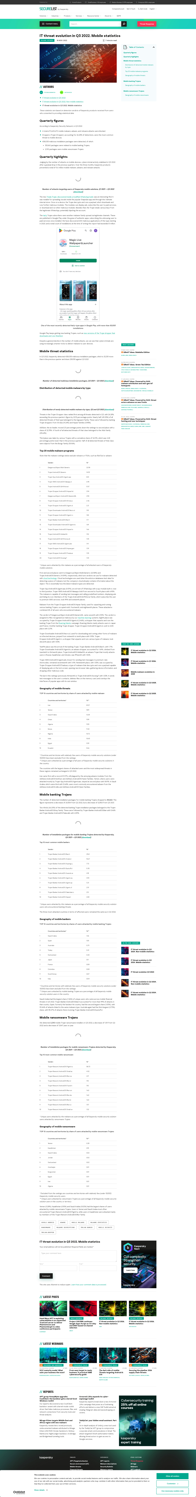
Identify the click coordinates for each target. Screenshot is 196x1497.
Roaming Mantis (65, 623)
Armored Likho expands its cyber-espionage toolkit (94, 1398)
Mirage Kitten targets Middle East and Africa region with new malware (56, 1421)
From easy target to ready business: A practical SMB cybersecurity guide (80, 1372)
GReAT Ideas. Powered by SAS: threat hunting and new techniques (138, 420)
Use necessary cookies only (173, 1491)
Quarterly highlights (131, 57)
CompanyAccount (118, 9)
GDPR (119, 16)
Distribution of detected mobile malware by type (139, 66)
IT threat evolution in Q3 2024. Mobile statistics (141, 961)
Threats (73, 1457)
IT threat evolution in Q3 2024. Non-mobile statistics (142, 950)
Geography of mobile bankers (135, 85)
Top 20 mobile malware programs (136, 71)
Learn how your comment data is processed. (88, 1284)
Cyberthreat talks (80, 1365)
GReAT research (76, 1318)
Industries (55, 16)
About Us (108, 16)
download (78, 192)
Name (42, 1264)
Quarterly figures (130, 53)
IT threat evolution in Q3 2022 (54, 98)
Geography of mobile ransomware (137, 95)
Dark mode (143, 9)
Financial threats (76, 1469)
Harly (45, 215)
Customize (171, 1484)
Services (79, 16)
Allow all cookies (172, 1476)
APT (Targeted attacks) (79, 1461)
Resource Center (93, 16)
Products (67, 16)
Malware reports (47, 40)
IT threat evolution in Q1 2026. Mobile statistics (143, 662)
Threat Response (137, 1461)
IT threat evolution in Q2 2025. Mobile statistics (143, 694)
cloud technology (50, 578)
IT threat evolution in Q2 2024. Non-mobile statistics (143, 983)
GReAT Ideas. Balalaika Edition (137, 352)
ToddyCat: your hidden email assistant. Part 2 (97, 1421)
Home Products (76, 2)
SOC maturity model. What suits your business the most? (52, 1371)
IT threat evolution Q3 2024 (142, 972)
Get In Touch (131, 9)
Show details (39, 1490)
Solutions (43, 16)
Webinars (134, 1467)
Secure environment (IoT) (79, 1464)
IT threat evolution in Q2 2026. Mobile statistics (143, 651)
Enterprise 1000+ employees (146, 2)
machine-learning (84, 618)
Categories (104, 1457)
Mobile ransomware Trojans (134, 91)
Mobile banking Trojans (132, 81)
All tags (133, 1464)
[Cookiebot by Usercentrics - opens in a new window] (19, 1492)
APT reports (104, 1461)
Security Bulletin (106, 1467)
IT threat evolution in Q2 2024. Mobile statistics (143, 993)
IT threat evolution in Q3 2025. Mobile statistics (143, 684)
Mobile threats (75, 1467)
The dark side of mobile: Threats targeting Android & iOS (111, 1372)
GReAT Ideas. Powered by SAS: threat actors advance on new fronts (138, 401)
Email (81, 1264)
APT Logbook (135, 1469)
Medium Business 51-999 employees (122, 2)
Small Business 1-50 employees (97, 2)
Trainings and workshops (53, 1365)
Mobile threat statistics (132, 61)
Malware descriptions (108, 1464)
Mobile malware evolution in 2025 (143, 673)
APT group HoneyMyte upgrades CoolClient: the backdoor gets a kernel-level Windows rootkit (58, 1399)
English (152, 9)
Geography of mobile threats (135, 75)
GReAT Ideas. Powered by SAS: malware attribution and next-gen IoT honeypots (137, 383)
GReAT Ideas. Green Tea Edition (137, 364)
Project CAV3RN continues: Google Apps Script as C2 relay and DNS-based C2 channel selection (82, 1324)
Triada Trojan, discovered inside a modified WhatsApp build (70, 197)
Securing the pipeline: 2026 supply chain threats (140, 1371)
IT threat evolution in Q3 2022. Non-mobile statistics (62, 101)
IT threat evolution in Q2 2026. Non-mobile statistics (112, 1322)
